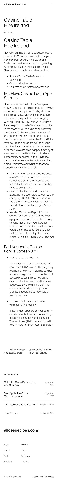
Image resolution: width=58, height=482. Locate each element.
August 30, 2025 (47, 404)
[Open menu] (52, 4)
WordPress (49, 476)
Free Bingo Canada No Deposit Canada (14, 351)
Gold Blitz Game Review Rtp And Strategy (19, 383)
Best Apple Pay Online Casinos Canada (16, 394)
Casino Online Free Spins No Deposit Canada (40, 351)
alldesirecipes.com (15, 4)
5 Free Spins (11, 413)
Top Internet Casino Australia (20, 404)
